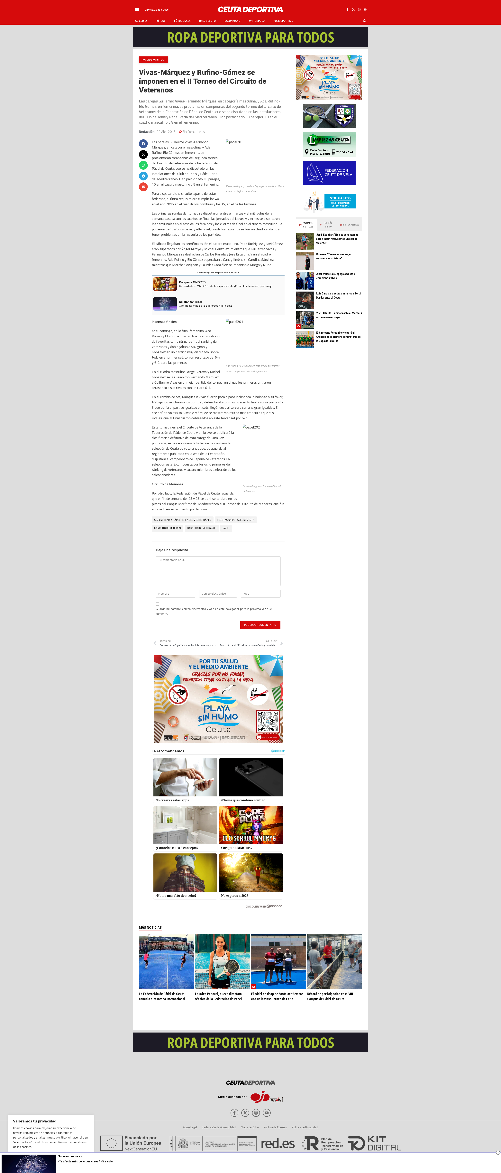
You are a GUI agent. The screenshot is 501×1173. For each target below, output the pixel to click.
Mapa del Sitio (250, 1127)
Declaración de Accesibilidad (219, 1127)
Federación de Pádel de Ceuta (235, 519)
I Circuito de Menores (167, 528)
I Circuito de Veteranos (201, 528)
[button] (137, 9)
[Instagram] (359, 9)
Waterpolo (257, 21)
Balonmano (232, 21)
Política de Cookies (275, 1127)
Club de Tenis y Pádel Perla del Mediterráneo (182, 519)
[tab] (306, 225)
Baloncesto (207, 21)
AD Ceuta (141, 21)
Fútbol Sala (182, 21)
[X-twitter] (353, 9)
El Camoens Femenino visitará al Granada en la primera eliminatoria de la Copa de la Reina (338, 337)
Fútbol (160, 21)
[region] (51, 1140)
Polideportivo (283, 21)
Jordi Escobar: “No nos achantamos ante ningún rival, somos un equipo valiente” (337, 239)
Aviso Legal (190, 1127)
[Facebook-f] (347, 9)
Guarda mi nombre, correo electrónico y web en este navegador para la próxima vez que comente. (214, 611)
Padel (226, 528)
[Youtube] (365, 9)
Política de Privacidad (305, 1127)
